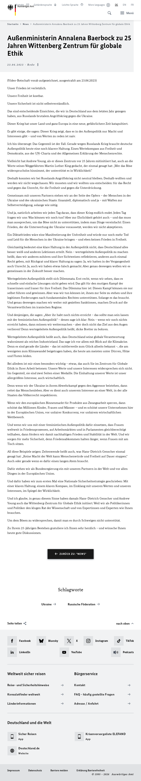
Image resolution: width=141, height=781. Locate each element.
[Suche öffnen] (108, 11)
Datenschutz (35, 770)
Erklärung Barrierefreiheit (91, 770)
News (26, 24)
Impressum (13, 770)
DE (116, 4)
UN (37, 153)
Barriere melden (59, 770)
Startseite (12, 24)
